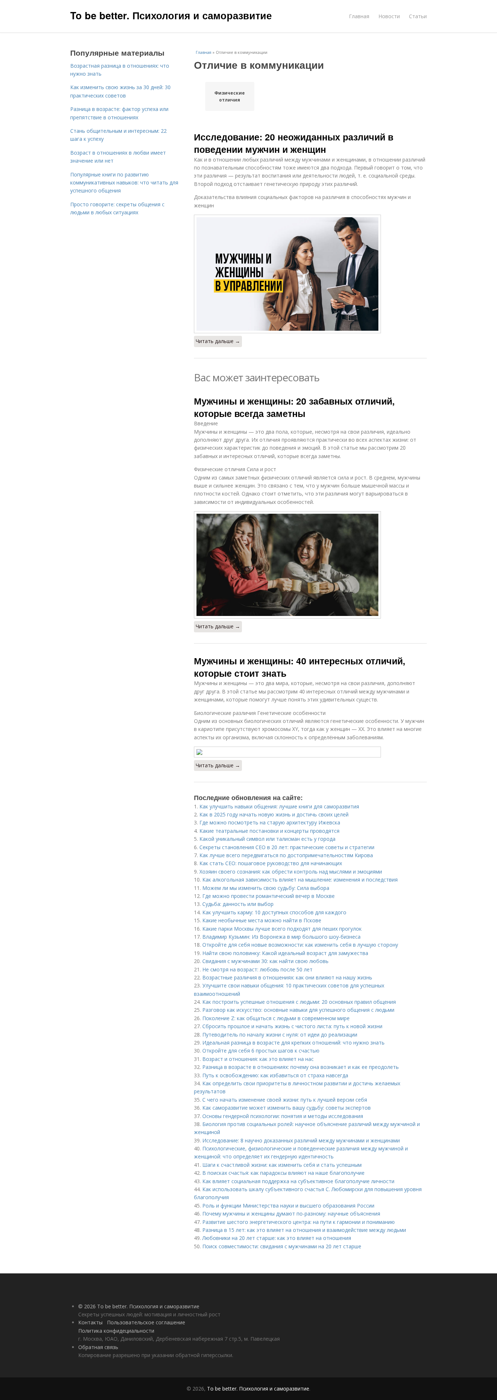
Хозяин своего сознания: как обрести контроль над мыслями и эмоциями (290, 871)
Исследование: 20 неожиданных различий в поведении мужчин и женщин (293, 143)
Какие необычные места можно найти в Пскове (261, 920)
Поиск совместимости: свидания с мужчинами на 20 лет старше (281, 1246)
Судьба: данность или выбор (238, 903)
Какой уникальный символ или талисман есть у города (267, 838)
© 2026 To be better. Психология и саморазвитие (138, 1306)
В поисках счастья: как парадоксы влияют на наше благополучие (283, 1172)
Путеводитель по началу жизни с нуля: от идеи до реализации (279, 1034)
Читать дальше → (218, 341)
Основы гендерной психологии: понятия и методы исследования (282, 1116)
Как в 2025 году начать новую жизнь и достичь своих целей (274, 814)
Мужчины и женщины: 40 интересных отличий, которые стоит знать (299, 667)
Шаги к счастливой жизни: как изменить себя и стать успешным (282, 1164)
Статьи (418, 16)
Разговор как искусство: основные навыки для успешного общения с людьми (298, 1009)
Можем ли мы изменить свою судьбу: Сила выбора (265, 887)
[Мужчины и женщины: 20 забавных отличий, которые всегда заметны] (310, 565)
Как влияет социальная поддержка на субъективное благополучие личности (298, 1181)
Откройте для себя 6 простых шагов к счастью (260, 1050)
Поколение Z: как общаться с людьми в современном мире (276, 1018)
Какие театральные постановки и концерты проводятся (269, 830)
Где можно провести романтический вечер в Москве (268, 895)
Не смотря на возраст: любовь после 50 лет (257, 969)
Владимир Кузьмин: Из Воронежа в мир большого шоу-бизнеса (281, 936)
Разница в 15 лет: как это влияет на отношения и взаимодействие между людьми (304, 1229)
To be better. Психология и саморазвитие (171, 15)
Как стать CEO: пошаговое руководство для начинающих (270, 863)
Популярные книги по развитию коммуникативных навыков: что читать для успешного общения (124, 182)
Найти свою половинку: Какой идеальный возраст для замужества (285, 953)
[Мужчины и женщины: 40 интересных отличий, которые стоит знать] (310, 752)
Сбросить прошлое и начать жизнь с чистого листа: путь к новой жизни (292, 1026)
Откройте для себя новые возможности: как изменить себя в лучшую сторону (300, 944)
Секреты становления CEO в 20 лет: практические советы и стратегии (286, 847)
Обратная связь (98, 1347)
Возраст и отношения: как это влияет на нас (258, 1058)
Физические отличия (229, 96)
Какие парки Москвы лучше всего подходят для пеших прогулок (282, 928)
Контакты (90, 1322)
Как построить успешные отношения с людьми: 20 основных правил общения (299, 1001)
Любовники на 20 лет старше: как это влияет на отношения (276, 1237)
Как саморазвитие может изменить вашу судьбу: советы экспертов (286, 1107)
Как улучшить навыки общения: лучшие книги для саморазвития (279, 806)
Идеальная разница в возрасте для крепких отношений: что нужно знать (293, 1042)
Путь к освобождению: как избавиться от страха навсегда (275, 1075)
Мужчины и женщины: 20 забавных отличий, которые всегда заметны (294, 407)
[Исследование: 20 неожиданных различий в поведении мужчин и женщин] (310, 274)
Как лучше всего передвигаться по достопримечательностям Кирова (286, 855)
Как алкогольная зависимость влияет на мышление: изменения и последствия (300, 879)
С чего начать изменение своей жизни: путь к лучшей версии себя (284, 1099)
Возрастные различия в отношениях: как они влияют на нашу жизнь (287, 977)
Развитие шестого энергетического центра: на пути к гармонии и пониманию (298, 1221)
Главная (359, 16)
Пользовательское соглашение (146, 1322)
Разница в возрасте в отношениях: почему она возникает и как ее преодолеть (300, 1066)
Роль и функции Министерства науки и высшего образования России (288, 1205)
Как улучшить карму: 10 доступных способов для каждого (274, 912)
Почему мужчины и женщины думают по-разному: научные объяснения (291, 1213)
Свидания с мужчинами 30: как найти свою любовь (265, 961)
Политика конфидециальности (116, 1330)
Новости (389, 16)
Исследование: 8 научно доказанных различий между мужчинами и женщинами (301, 1140)
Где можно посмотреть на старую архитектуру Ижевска (269, 822)
